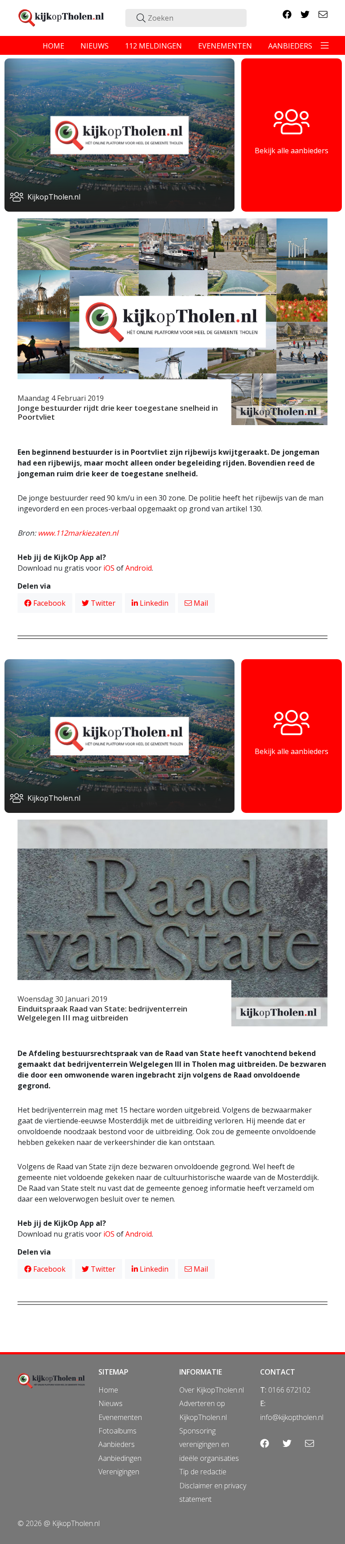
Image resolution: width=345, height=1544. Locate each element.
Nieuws (110, 1403)
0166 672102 (289, 1390)
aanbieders (290, 46)
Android (138, 568)
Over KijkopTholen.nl (211, 1390)
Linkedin (153, 603)
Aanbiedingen (120, 1458)
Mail (200, 603)
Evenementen (120, 1417)
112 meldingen (153, 46)
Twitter (102, 603)
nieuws (94, 46)
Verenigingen (118, 1472)
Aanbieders (116, 1444)
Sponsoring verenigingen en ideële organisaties (209, 1444)
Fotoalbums (117, 1431)
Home (108, 1390)
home (53, 46)
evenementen (225, 46)
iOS (109, 568)
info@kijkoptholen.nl (291, 1417)
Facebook (48, 603)
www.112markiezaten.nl (78, 533)
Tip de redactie (202, 1472)
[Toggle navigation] (325, 45)
